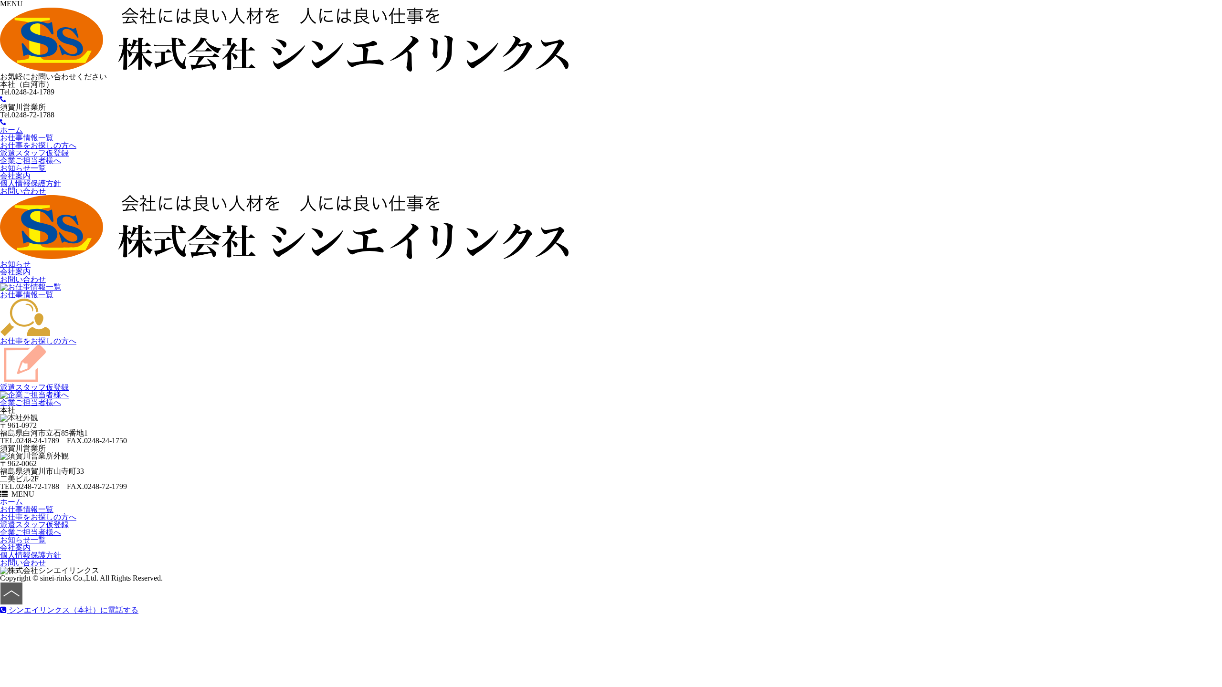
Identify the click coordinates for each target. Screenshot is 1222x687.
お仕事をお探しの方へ (38, 145)
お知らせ (15, 264)
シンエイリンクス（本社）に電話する (72, 610)
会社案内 (15, 176)
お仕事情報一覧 (26, 138)
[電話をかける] (3, 99)
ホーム (11, 130)
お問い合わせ (23, 191)
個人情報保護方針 (30, 183)
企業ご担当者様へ (30, 160)
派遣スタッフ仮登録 (34, 153)
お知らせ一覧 (23, 168)
